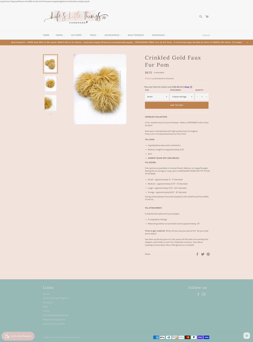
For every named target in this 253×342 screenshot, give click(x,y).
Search (46, 294)
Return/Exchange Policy (54, 319)
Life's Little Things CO (57, 337)
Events (46, 311)
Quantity (199, 90)
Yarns (59, 35)
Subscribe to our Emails (54, 324)
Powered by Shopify (73, 337)
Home (46, 35)
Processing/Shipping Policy (55, 315)
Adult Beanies (136, 35)
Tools (93, 35)
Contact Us (48, 302)
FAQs (45, 306)
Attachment (175, 90)
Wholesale (158, 35)
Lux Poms (76, 35)
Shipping (149, 78)
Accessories (112, 35)
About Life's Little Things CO (55, 298)
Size (147, 90)
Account (206, 35)
